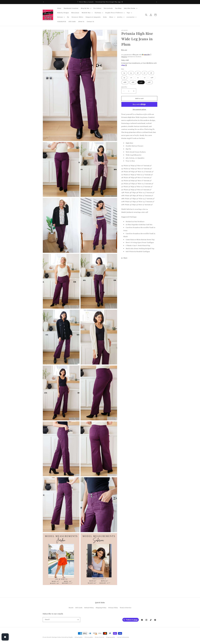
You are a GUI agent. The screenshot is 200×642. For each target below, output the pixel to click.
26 (138, 73)
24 (124, 73)
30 (132, 78)
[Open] (5, 636)
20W (141, 82)
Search (71, 607)
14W (153, 78)
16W (125, 82)
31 (139, 78)
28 (151, 73)
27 (144, 73)
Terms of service (99, 637)
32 (146, 78)
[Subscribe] (78, 619)
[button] (86, 8)
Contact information (123, 637)
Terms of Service (125, 607)
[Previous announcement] (43, 2)
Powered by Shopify (67, 637)
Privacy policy (89, 637)
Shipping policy (110, 637)
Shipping (124, 56)
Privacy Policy (113, 607)
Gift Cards (78, 607)
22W (149, 82)
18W (133, 82)
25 (131, 73)
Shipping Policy (101, 607)
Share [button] (125, 258)
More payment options (139, 109)
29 (124, 77)
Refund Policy (89, 607)
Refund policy (79, 637)
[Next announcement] (156, 2)
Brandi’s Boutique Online (54, 637)
